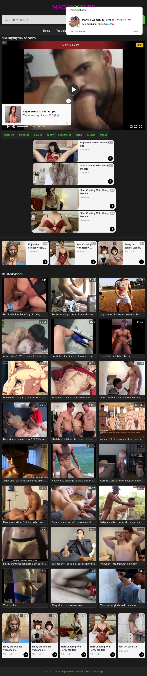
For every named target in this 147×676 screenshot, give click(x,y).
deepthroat (64, 134)
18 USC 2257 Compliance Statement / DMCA (68, 671)
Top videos (62, 30)
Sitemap (98, 671)
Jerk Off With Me (127, 646)
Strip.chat (84, 149)
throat (103, 134)
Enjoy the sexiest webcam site (95, 144)
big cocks (24, 134)
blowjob (38, 134)
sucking (91, 134)
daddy (50, 134)
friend (78, 134)
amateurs (9, 134)
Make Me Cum (70, 44)
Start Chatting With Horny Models (94, 167)
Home (46, 30)
